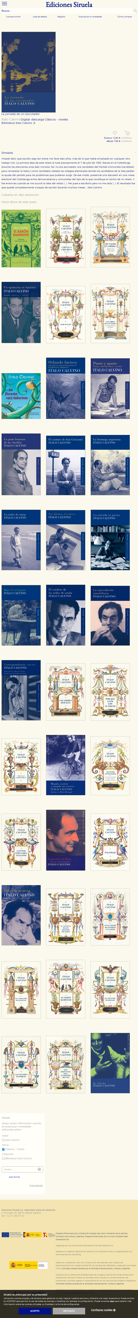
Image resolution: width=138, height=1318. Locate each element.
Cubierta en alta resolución (20, 195)
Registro (61, 17)
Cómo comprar (124, 17)
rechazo (69, 1311)
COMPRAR (126, 138)
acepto (35, 1311)
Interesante (36, 1185)
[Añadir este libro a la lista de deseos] (115, 133)
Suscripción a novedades (90, 17)
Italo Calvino (11, 119)
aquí (112, 1301)
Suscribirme (14, 1177)
